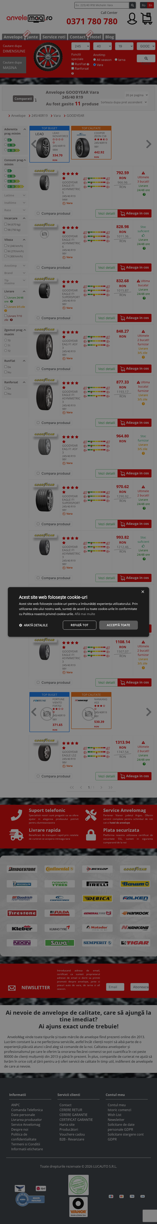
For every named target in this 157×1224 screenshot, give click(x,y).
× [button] (142, 591)
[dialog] (78, 612)
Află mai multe (85, 614)
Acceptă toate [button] (118, 625)
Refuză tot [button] (79, 625)
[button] (33, 625)
